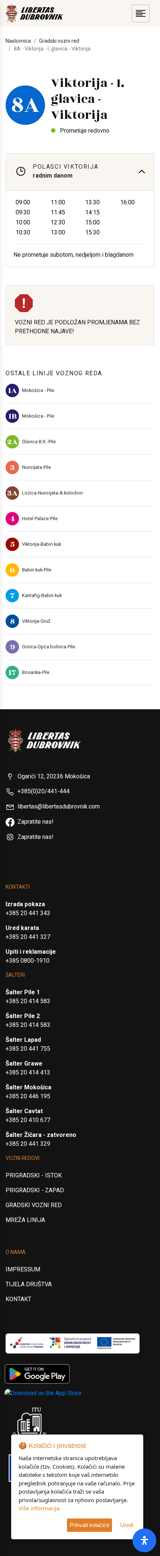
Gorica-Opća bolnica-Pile (48, 646)
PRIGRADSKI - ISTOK (34, 1175)
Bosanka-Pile (35, 672)
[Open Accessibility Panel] (144, 1540)
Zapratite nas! (35, 821)
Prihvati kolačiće (89, 1525)
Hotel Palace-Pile (40, 518)
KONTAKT (18, 1299)
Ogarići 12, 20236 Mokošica (53, 776)
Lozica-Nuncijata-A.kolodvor (52, 493)
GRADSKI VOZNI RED (34, 1205)
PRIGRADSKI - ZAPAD (35, 1190)
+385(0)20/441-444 (43, 791)
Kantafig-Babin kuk (42, 595)
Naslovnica (18, 41)
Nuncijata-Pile (36, 467)
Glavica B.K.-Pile (39, 441)
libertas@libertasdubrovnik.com (58, 806)
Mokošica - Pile (38, 390)
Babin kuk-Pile (36, 570)
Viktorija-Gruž (36, 621)
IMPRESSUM (23, 1269)
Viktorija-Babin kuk (41, 544)
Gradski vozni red (59, 41)
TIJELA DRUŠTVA (29, 1284)
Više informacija (39, 1508)
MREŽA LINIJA (25, 1219)
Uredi (126, 1525)
